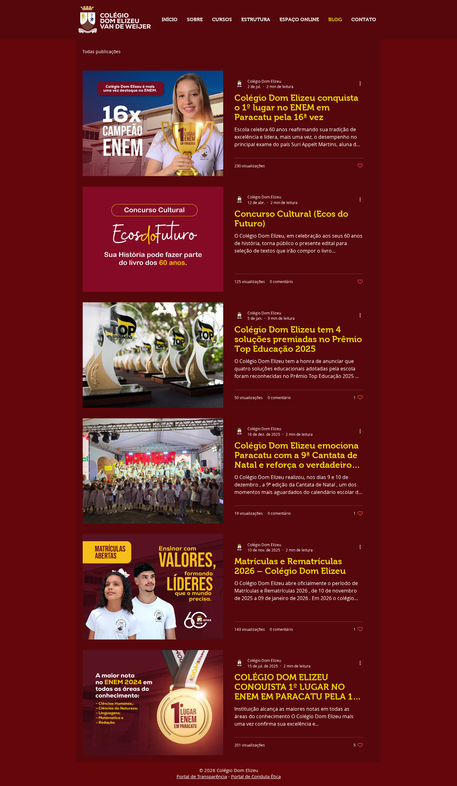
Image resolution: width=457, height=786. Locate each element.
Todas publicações (101, 51)
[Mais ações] (362, 83)
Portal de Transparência (202, 776)
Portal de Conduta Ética (256, 776)
